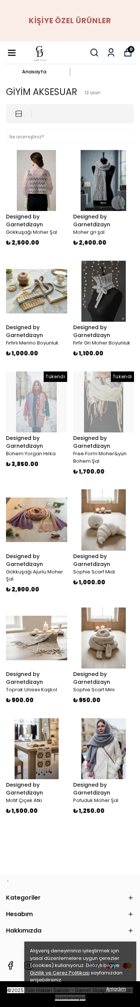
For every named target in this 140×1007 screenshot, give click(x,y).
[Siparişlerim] (111, 52)
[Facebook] (10, 965)
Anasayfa (34, 71)
